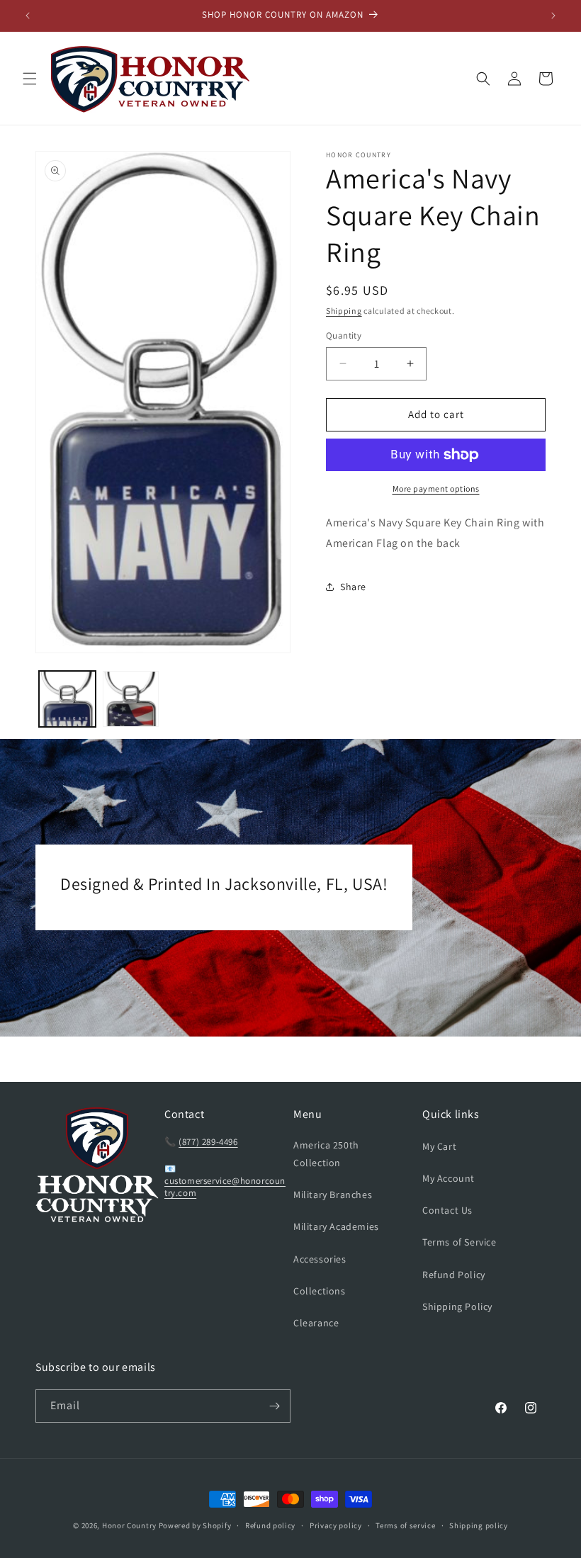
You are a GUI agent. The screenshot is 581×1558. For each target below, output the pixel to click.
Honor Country (129, 1525)
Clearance (316, 1322)
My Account (448, 1178)
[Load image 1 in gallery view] (67, 699)
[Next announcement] (553, 15)
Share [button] (353, 586)
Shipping (344, 310)
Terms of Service (459, 1242)
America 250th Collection (326, 1154)
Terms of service (405, 1525)
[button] (29, 78)
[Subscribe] (274, 1406)
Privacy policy (336, 1525)
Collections (319, 1291)
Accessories (319, 1259)
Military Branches (332, 1194)
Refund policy (270, 1525)
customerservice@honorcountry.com (225, 1187)
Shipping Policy (457, 1306)
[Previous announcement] (27, 15)
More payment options (436, 488)
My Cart (439, 1146)
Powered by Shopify (195, 1525)
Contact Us (447, 1210)
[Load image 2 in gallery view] (131, 699)
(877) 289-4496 (208, 1142)
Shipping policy (478, 1525)
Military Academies (336, 1226)
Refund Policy (453, 1274)
